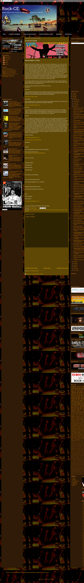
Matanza (72, 407)
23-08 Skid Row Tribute (77, 166)
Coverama (73, 399)
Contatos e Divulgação (14, 34)
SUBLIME (76, 472)
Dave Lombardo (74, 428)
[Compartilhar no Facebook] (44, 208)
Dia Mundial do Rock (75, 429)
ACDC (79, 399)
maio (75, 265)
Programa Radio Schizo (13, 116)
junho (75, 263)
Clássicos (74, 443)
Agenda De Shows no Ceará (46, 34)
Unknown (6, 60)
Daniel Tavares (7, 58)
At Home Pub (73, 404)
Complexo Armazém (75, 419)
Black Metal (73, 423)
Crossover (82, 419)
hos (82, 474)
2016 (74, 93)
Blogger (52, 579)
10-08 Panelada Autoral (77, 204)
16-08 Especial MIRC (77, 170)
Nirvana (72, 411)
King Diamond (78, 436)
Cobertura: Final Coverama (78, 135)
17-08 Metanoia (76, 183)
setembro (75, 104)
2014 (74, 96)
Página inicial (47, 268)
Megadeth (72, 468)
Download (73, 397)
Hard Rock (80, 401)
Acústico (78, 422)
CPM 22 (82, 442)
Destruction (80, 435)
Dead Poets (51, 209)
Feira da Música (76, 160)
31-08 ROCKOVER (77, 120)
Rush (76, 426)
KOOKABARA (78, 448)
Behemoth (80, 441)
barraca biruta (81, 473)
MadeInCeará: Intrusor (77, 137)
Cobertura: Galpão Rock (77, 206)
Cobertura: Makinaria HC (78, 168)
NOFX (78, 469)
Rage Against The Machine (76, 430)
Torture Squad (79, 407)
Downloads (59, 34)
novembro (76, 101)
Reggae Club (73, 450)
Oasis (82, 417)
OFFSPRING (74, 425)
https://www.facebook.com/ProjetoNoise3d (33, 139)
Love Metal (78, 437)
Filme (72, 465)
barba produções (80, 418)
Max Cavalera (81, 467)
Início (4, 34)
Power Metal (81, 471)
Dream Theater (81, 420)
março (75, 268)
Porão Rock (76, 471)
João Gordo (73, 466)
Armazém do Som (74, 441)
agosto (75, 106)
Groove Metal (81, 465)
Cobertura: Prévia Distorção (78, 186)
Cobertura (73, 392)
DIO (73, 417)
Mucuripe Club (81, 468)
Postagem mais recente (31, 268)
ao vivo (77, 473)
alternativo (73, 418)
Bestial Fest (73, 442)
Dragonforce (73, 445)
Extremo (75, 406)
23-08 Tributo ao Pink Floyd (78, 149)
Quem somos (68, 34)
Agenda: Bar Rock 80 (13, 148)
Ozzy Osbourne (81, 425)
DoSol (78, 463)
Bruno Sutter (78, 442)
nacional (73, 388)
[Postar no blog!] (41, 208)
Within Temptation (77, 432)
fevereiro (75, 270)
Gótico (72, 436)
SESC (79, 431)
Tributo (73, 485)
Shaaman (81, 472)
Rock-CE (10, 8)
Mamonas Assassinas (75, 415)
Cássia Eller (73, 444)
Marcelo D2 (76, 467)
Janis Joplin (73, 424)
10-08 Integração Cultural (78, 244)
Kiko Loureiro (79, 466)
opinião (78, 412)
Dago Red (46, 209)
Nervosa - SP (77, 421)
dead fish (73, 422)
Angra (79, 402)
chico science (74, 474)
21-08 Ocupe (75, 162)
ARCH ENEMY (80, 440)
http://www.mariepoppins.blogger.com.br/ (32, 105)
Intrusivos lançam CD (13, 101)
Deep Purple (75, 413)
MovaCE (77, 468)
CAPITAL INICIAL (80, 423)
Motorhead (77, 417)
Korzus (78, 424)
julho (75, 261)
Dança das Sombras (79, 444)
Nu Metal (72, 470)
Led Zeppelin (80, 400)
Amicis (79, 410)
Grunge (73, 412)
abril (74, 266)
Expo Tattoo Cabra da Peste (76, 446)
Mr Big (82, 437)
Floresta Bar (76, 465)
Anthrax (78, 427)
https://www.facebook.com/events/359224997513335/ (35, 153)
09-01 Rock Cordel (12, 163)
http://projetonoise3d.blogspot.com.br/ (32, 137)
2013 (74, 98)
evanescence (78, 439)
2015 (74, 95)
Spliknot (75, 438)
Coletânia (73, 400)
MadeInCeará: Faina (77, 112)
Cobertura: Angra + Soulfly (78, 107)
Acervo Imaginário (33, 209)
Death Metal (73, 401)
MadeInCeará (74, 483)
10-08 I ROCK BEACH (77, 220)
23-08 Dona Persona (77, 159)
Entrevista (73, 396)
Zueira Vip (72, 473)
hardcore (75, 394)
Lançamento (74, 482)
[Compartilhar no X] (42, 208)
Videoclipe (73, 391)
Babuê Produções (40, 209)
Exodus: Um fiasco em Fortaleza (15, 132)
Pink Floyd (81, 394)
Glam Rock (79, 447)
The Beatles (73, 398)
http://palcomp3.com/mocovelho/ (31, 96)
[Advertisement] (46, 257)
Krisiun (72, 421)
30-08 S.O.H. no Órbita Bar (78, 111)
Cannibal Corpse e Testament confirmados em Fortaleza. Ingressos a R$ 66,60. (14, 124)
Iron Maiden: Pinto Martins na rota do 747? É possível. (15, 172)
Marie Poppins (56, 209)
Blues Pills (81, 433)
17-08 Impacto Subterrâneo (78, 201)
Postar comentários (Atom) (33, 270)
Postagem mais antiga (62, 268)
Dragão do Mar (80, 403)
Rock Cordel (73, 402)
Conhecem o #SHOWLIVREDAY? (15, 108)
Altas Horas (79, 416)
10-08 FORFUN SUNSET (78, 226)
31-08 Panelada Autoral (77, 109)
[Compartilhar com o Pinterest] (45, 208)
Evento (72, 395)
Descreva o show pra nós (29, 34)
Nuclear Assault (78, 470)
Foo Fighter (78, 414)
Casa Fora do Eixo (74, 434)
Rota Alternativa (79, 450)
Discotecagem (73, 463)
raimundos (73, 410)
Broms (79, 404)
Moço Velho (62, 209)
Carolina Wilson (8, 57)
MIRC (79, 396)
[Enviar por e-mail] (40, 208)
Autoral (76, 389)
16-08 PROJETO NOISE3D (78, 184)
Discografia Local (75, 481)
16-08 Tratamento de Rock (78, 191)
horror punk (79, 474)
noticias (73, 386)
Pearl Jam (78, 411)
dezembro (76, 99)
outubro (75, 103)
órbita (74, 403)
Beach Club (80, 398)
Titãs (79, 426)
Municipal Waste (73, 469)
